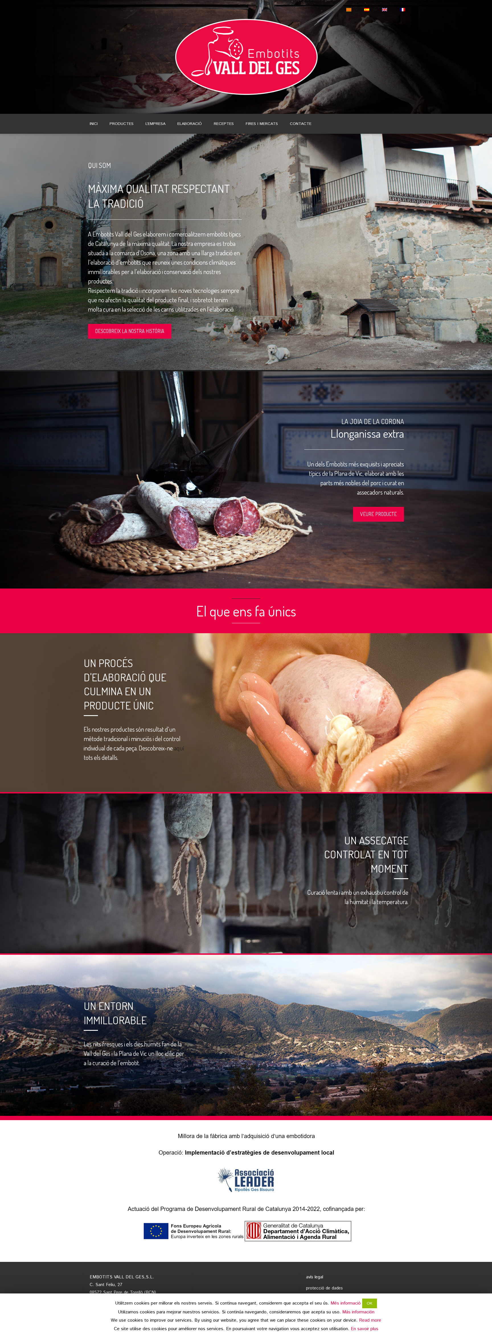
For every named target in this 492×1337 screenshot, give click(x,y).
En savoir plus (364, 1329)
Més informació (346, 1303)
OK (369, 1303)
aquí (179, 748)
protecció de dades (324, 1288)
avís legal (314, 1277)
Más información (358, 1312)
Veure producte (378, 514)
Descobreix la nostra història (129, 331)
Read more (370, 1320)
